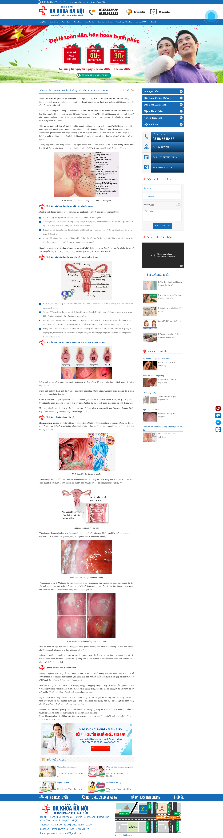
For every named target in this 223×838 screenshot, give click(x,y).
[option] (111, 54)
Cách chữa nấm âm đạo (67, 767)
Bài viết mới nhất (158, 274)
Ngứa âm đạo (63, 782)
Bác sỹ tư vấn (161, 147)
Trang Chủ (42, 22)
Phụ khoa (77, 22)
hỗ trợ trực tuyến (56, 797)
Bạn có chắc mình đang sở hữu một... (166, 364)
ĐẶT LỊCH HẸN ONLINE (147, 797)
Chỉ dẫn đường (141, 22)
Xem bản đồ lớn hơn (123, 835)
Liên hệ (154, 22)
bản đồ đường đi (162, 167)
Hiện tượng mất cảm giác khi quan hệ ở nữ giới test (169, 335)
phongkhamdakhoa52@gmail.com (64, 833)
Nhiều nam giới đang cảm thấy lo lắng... (167, 381)
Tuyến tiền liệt (153, 117)
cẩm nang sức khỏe (124, 22)
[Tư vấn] (179, 797)
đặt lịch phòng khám (165, 157)
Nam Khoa (66, 22)
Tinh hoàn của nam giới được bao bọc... (167, 398)
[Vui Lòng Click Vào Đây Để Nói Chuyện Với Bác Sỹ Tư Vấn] (86, 739)
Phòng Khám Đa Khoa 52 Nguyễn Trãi (70, 829)
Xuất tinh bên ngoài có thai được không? (170, 309)
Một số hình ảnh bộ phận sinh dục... (167, 435)
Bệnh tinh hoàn (153, 111)
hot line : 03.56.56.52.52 (101, 797)
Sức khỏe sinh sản (105, 22)
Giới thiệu (54, 22)
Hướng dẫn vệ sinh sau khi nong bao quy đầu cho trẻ (170, 283)
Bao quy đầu (151, 91)
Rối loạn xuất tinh (155, 104)
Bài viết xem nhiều (158, 351)
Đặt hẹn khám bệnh (159, 179)
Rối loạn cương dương (157, 98)
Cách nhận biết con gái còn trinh (170, 321)
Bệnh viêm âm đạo (114, 782)
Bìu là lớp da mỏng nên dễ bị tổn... (166, 415)
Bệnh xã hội (89, 22)
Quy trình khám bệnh (160, 237)
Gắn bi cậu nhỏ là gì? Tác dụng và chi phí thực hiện (169, 296)
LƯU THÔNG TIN (162, 226)
